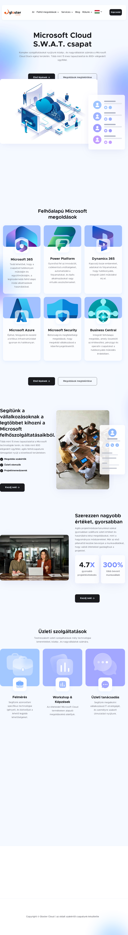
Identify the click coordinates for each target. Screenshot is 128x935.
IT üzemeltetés (40, 885)
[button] (48, 12)
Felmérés (37, 865)
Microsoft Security (76, 881)
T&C (68, 889)
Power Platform (74, 877)
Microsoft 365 (73, 865)
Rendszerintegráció (42, 881)
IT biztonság (38, 889)
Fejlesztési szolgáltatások (45, 877)
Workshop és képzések (44, 869)
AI (33, 12)
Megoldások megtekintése (77, 77)
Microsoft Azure (75, 869)
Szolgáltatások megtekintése (62, 824)
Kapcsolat (115, 12)
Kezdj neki (12, 487)
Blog (77, 12)
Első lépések (41, 77)
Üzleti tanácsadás (41, 873)
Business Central (75, 885)
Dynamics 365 (74, 873)
